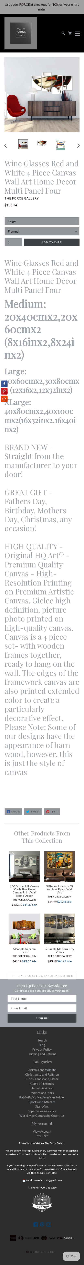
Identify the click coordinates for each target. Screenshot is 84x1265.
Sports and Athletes (42, 1102)
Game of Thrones (42, 1083)
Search (42, 1040)
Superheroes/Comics (42, 1111)
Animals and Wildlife (42, 1070)
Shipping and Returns (42, 1054)
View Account (42, 1131)
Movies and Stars (42, 1093)
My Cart (42, 1136)
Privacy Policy (42, 1049)
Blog (42, 1045)
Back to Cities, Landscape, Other (45, 975)
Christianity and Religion (42, 1074)
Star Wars (42, 1106)
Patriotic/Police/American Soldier (42, 1097)
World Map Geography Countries (42, 1115)
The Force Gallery (44, 1251)
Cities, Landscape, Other (42, 1079)
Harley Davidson (42, 1088)
